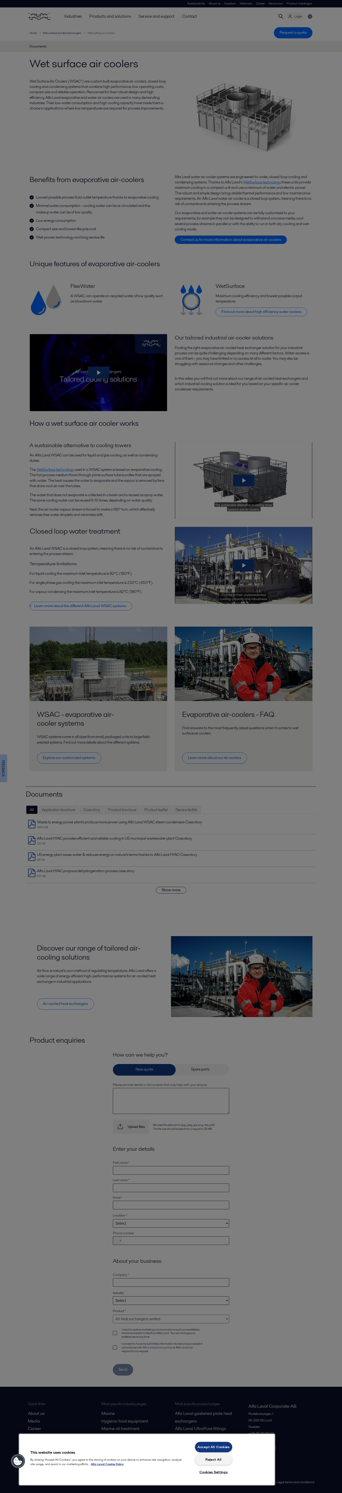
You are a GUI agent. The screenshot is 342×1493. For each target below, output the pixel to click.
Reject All (213, 1459)
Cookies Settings (213, 1472)
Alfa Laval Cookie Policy (107, 1464)
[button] (17, 1461)
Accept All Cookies (214, 1447)
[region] (147, 1459)
